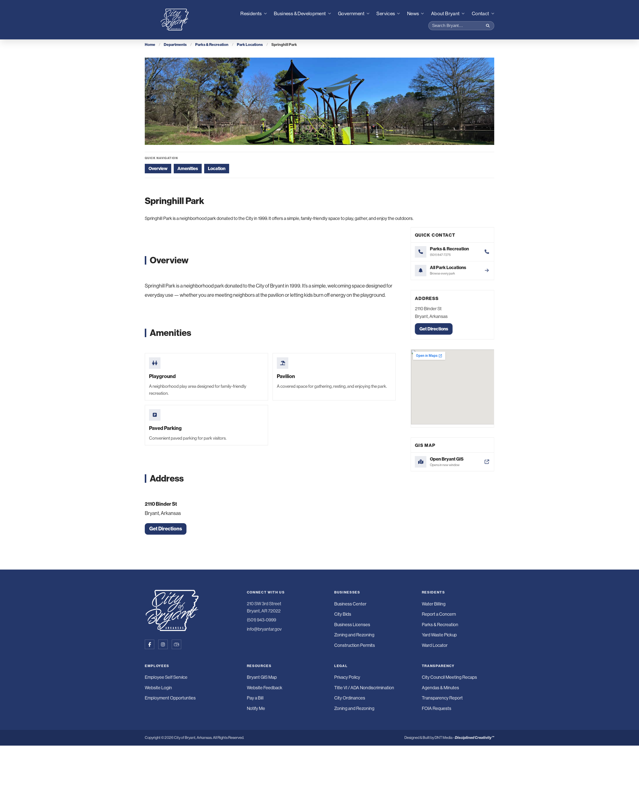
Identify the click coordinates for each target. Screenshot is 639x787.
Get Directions (165, 529)
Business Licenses (352, 624)
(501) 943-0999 (261, 619)
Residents (251, 13)
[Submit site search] (487, 25)
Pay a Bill (255, 697)
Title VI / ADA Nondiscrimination (364, 687)
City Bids (342, 614)
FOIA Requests (436, 708)
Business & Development (300, 13)
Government (351, 13)
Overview (158, 168)
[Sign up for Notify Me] (176, 644)
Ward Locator (435, 645)
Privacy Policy (347, 677)
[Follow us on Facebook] (149, 644)
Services (385, 13)
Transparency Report (442, 697)
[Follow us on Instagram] (163, 644)
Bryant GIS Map (262, 677)
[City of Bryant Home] (175, 19)
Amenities (187, 168)
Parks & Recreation (211, 44)
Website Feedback (264, 687)
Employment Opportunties (170, 697)
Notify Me (256, 708)
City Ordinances (349, 697)
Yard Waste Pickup (439, 634)
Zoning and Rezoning (354, 634)
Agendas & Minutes (440, 687)
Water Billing (434, 603)
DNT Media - (464, 737)
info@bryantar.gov (264, 629)
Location (216, 168)
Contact (480, 13)
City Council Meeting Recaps (449, 677)
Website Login (158, 687)
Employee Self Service (166, 677)
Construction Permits (354, 645)
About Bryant (445, 13)
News (413, 13)
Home (150, 44)
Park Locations (250, 44)
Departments (175, 44)
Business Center (350, 603)
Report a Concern (439, 614)
